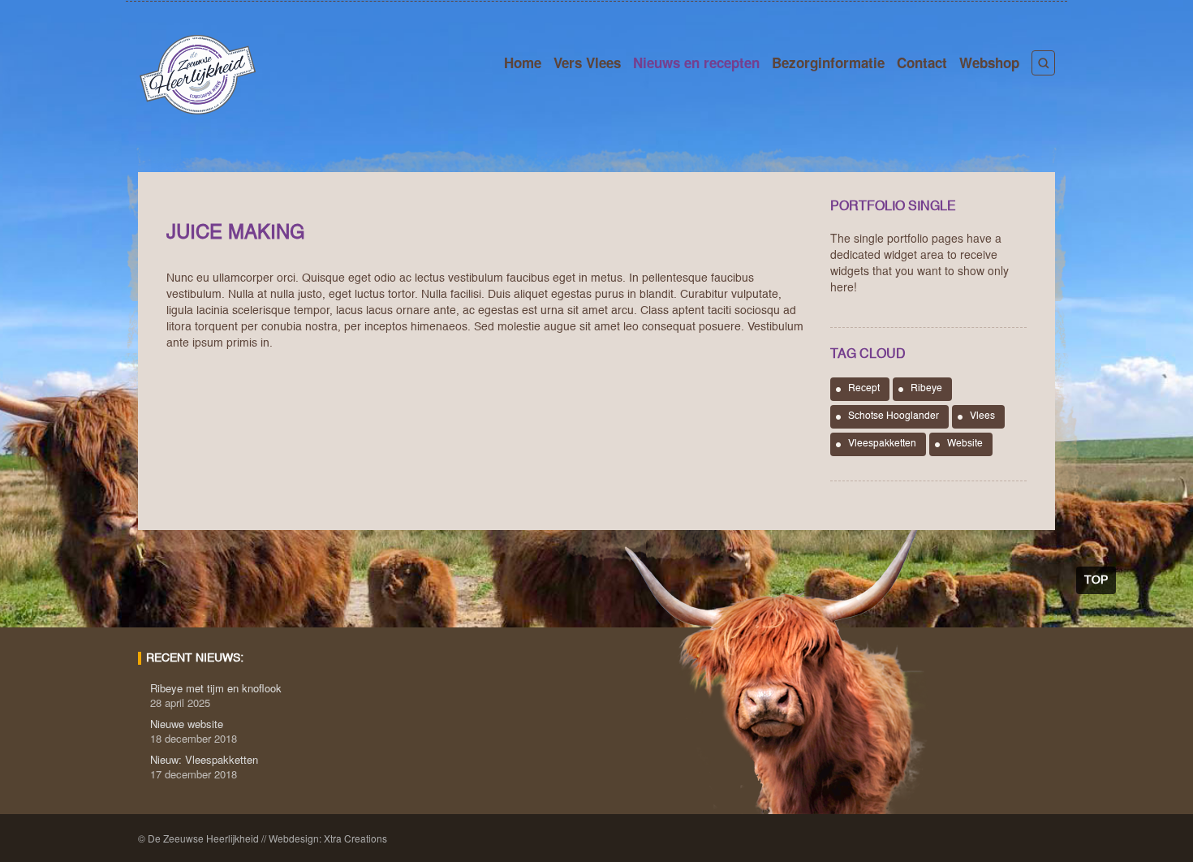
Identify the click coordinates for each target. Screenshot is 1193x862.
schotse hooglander (893, 416)
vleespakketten (882, 444)
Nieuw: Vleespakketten (204, 759)
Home (522, 62)
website (965, 444)
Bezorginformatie (828, 62)
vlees (982, 416)
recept (864, 389)
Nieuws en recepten (696, 62)
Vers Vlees (587, 62)
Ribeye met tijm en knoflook (216, 688)
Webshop (989, 62)
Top (1096, 580)
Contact (922, 62)
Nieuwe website (186, 723)
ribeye (926, 389)
